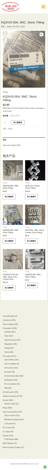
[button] (41, 34)
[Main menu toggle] (43, 6)
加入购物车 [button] (9, 197)
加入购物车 (17, 122)
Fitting (5, 92)
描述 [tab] (4, 140)
